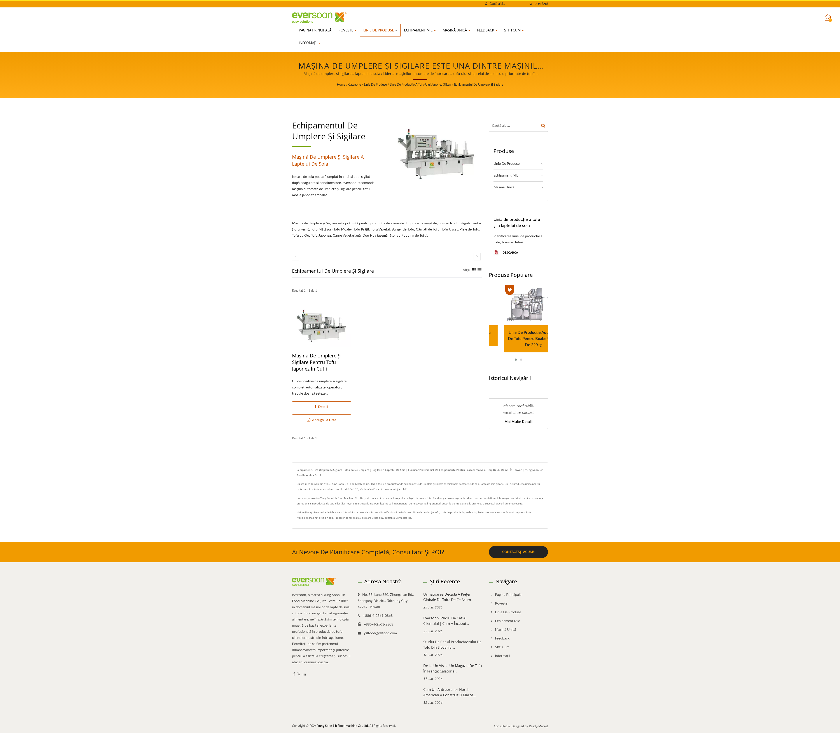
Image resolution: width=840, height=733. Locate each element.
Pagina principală (315, 30)
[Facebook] (294, 674)
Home (341, 84)
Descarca (510, 252)
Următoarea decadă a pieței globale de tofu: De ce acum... (448, 597)
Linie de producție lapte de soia (458, 512)
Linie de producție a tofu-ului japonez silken (420, 84)
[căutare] (486, 4)
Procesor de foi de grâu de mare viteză (356, 517)
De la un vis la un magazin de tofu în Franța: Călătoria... (452, 668)
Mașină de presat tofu (518, 512)
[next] (477, 256)
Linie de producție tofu (426, 512)
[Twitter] (299, 674)
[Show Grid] (474, 270)
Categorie (354, 84)
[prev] (295, 256)
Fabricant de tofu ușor (399, 512)
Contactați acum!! (518, 552)
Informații (308, 42)
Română (541, 4)
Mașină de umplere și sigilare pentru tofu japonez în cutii (317, 362)
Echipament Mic (419, 30)
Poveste (346, 30)
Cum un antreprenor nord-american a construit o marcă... (449, 692)
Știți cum (513, 30)
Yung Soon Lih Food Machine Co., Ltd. (343, 726)
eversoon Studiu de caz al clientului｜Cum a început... (446, 621)
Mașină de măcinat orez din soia (315, 517)
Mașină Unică (455, 30)
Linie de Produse (379, 30)
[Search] (543, 126)
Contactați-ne (403, 517)
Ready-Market (538, 726)
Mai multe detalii (518, 421)
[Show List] (479, 270)
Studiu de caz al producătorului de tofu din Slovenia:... (452, 644)
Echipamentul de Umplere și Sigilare (478, 84)
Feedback (486, 30)
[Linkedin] (304, 674)
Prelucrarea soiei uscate (491, 512)
